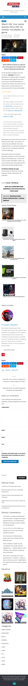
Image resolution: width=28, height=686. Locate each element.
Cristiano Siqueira (7, 35)
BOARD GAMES (5, 633)
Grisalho (21, 622)
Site (3, 444)
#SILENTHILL (9, 106)
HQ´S (3, 654)
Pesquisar (4, 475)
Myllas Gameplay (21, 608)
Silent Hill (15, 370)
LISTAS (3, 657)
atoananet (20, 595)
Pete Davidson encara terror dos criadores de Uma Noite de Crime (13, 538)
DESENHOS (4, 640)
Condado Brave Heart (7, 595)
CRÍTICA (4, 636)
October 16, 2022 (8, 116)
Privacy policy (14, 681)
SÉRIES (3, 664)
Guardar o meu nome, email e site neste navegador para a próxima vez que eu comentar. (14, 455)
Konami (11, 75)
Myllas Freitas (7, 608)
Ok (14, 683)
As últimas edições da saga (10, 169)
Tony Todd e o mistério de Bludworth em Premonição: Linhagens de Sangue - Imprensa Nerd (14, 518)
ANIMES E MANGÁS (6, 629)
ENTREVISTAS (5, 643)
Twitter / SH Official (11, 183)
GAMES (4, 21)
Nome (3, 430)
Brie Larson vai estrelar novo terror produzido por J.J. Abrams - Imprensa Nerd (14, 558)
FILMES (3, 647)
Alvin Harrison (7, 536)
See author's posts (9, 350)
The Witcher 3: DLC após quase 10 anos (11, 486)
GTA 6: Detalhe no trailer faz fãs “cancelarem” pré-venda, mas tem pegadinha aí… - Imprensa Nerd (13, 546)
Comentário (5, 407)
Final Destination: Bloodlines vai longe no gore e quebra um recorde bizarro (14, 523)
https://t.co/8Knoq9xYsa (15, 110)
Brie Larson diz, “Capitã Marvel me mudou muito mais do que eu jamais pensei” (14, 562)
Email (4, 437)
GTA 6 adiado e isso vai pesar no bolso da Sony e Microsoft (14, 550)
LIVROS (3, 661)
